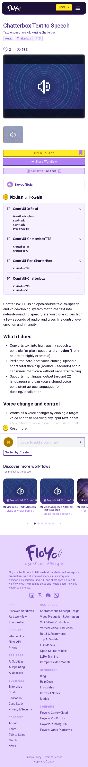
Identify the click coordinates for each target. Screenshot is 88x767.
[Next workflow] (60, 523)
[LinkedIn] (31, 595)
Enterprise (15, 686)
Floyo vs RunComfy (52, 718)
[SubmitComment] (79, 442)
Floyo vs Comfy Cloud (54, 712)
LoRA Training (49, 656)
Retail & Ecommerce (53, 633)
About (13, 723)
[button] (35, 524)
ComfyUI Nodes (50, 693)
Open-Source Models (53, 650)
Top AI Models (49, 639)
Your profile (16, 622)
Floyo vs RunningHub (53, 724)
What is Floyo (17, 636)
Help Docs (46, 681)
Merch (13, 740)
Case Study (16, 703)
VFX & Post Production (54, 622)
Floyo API (15, 641)
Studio (13, 692)
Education (15, 698)
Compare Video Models (55, 662)
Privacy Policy (33, 757)
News (12, 746)
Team (12, 729)
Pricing (13, 647)
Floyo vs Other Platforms (56, 729)
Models (45, 698)
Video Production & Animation (59, 616)
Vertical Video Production (56, 628)
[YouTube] (39, 595)
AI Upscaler (16, 672)
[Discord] (48, 595)
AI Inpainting (17, 667)
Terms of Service (52, 757)
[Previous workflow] (27, 523)
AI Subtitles (16, 661)
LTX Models (47, 645)
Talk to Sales (17, 734)
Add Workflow (18, 616)
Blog (43, 676)
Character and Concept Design (59, 611)
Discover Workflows (21, 611)
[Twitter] (56, 595)
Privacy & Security (20, 709)
